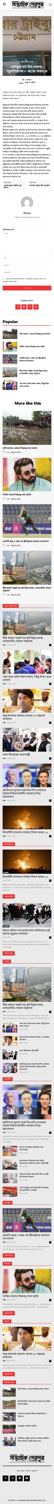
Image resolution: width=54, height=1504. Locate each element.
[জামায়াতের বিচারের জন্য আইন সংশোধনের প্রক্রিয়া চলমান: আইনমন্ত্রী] (10, 1165)
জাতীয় (6, 961)
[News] (27, 202)
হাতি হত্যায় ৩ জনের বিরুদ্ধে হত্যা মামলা (34, 334)
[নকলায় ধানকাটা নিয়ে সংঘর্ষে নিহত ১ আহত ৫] (9, 1416)
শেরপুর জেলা (9, 1382)
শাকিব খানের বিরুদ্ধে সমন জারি (31, 347)
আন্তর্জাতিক (5, 872)
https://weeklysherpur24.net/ (27, 217)
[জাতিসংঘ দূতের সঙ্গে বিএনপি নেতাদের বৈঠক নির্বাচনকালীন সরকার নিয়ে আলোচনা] (27, 775)
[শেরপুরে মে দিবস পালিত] (9, 1429)
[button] (50, 5)
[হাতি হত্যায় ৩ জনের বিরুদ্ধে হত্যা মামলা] (10, 334)
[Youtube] (27, 1478)
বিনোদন (7, 1264)
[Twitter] (24, 307)
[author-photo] (4, 452)
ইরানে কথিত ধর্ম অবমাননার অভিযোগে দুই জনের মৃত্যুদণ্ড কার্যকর (26, 932)
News (28, 79)
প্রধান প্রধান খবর (27, 62)
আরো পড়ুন (9, 896)
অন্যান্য (7, 1321)
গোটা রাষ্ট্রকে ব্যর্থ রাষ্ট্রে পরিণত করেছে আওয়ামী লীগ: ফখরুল (33, 1189)
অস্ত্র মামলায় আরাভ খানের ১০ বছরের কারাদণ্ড (24, 717)
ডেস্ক (7, 452)
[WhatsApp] (36, 307)
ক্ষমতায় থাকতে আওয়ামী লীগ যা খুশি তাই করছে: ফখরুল (33, 1175)
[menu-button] (4, 5)
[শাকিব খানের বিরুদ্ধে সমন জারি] (10, 347)
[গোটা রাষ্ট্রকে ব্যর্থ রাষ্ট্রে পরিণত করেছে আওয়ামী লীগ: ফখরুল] (10, 1192)
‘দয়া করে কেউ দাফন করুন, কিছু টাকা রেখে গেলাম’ (27, 678)
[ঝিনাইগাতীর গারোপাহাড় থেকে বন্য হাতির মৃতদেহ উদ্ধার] (9, 1404)
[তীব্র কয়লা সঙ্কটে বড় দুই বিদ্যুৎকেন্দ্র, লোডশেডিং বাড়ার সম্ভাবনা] (10, 372)
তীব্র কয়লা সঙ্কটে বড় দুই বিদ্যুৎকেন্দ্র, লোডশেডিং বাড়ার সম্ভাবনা (27, 589)
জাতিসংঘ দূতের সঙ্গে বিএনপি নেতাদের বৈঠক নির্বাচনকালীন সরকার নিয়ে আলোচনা (24, 794)
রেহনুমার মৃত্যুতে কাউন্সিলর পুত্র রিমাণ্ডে (12, 186)
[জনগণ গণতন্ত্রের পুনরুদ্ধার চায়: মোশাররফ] (10, 1151)
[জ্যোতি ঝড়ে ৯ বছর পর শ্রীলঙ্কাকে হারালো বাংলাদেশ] (10, 359)
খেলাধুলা (7, 1203)
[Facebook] (18, 307)
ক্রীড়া (4, 1231)
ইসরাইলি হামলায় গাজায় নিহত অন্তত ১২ (25, 832)
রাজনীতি (7, 1079)
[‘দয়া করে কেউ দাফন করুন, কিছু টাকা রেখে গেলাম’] (10, 385)
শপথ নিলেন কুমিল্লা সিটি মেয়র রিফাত (39, 185)
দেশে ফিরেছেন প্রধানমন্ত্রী (16, 755)
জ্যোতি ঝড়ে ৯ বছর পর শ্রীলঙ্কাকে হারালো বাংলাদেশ (26, 541)
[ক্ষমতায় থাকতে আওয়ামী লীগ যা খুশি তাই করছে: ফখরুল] (10, 1178)
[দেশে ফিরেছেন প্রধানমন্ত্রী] (27, 739)
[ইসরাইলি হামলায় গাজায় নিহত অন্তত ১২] (27, 817)
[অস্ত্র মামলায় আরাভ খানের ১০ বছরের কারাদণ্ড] (27, 701)
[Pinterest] (30, 307)
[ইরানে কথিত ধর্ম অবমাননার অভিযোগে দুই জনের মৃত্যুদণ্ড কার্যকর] (27, 915)
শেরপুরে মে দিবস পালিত (27, 1426)
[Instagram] (12, 1478)
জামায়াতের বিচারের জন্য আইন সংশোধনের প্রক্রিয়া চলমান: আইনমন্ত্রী (33, 1162)
